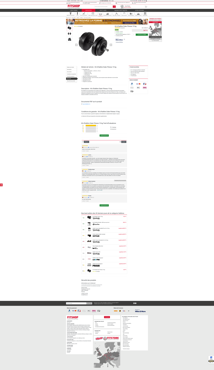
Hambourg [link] (76, 327)
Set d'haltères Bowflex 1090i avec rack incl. (101, 222)
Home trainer (125, 335)
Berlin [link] (77, 325)
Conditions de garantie (71, 74)
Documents (69, 71)
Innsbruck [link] (70, 338)
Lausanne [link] (73, 343)
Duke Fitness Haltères (87, 17)
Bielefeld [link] (80, 325)
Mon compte (144, 0)
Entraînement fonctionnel (127, 339)
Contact (81, 0)
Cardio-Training (73, 10)
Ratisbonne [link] (73, 329)
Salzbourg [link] (80, 338)
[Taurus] (96, 218)
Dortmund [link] (75, 326)
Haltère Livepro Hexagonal (98, 257)
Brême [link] (72, 326)
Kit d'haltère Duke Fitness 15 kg (99, 269)
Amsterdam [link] (69, 340)
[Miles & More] (140, 310)
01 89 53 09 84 (156, 40)
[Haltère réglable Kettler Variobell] (89, 235)
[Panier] (146, 6)
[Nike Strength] (96, 248)
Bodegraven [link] (73, 340)
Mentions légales (73, 0)
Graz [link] (68, 338)
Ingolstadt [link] (83, 327)
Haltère (78, 17)
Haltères (81, 17)
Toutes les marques (126, 348)
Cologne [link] (71, 328)
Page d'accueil (68, 17)
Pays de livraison (133, 0)
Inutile (87, 165)
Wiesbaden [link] (69, 331)
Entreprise (68, 0)
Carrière (78, 0)
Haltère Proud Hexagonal (97, 263)
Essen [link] (89, 326)
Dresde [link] (78, 326)
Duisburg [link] (85, 326)
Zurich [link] (76, 343)
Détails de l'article (70, 67)
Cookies (96, 324)
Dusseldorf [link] (82, 326)
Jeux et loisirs (103, 10)
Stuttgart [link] (88, 329)
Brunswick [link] (69, 326)
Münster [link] (87, 328)
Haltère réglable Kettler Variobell (99, 234)
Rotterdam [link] (89, 340)
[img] (124, 39)
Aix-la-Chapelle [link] (69, 325)
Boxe (124, 331)
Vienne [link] (83, 338)
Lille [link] (67, 322)
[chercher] (114, 6)
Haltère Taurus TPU (96, 251)
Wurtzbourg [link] (73, 331)
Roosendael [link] (85, 340)
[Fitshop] (74, 6)
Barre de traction (126, 343)
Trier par (86, 141)
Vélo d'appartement (126, 319)
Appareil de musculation (127, 323)
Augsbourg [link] (74, 325)
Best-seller (69, 78)
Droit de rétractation (110, 325)
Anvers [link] (68, 346)
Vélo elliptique (125, 317)
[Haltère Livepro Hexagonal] (89, 259)
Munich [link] (84, 328)
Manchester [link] (69, 335)
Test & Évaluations (70, 76)
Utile (84, 165)
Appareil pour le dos (126, 342)
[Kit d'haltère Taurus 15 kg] (89, 217)
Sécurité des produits (71, 80)
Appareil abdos (125, 341)
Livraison (96, 325)
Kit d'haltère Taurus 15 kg (98, 216)
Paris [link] (69, 322)
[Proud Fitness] (96, 266)
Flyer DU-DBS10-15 (86, 104)
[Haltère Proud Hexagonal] (89, 264)
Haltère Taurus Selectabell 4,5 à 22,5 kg (100, 240)
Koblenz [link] (68, 328)
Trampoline (125, 324)
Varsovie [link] (68, 352)
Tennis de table (125, 326)
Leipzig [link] (74, 328)
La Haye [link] (77, 340)
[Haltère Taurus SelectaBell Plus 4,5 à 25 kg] (89, 229)
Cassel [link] (90, 327)
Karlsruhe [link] (86, 327)
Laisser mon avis (104, 135)
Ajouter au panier (142, 34)
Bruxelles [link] (71, 346)
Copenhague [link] (69, 349)
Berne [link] (70, 343)
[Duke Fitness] (78, 26)
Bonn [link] (86, 325)
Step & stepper (125, 337)
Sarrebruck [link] (80, 329)
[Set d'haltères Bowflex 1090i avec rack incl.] (89, 223)
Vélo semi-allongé (126, 332)
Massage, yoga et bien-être (121, 10)
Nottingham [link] (73, 335)
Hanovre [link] (79, 327)
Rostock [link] (76, 329)
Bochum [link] (83, 325)
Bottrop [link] (88, 325)
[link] (132, 84)
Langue (139, 0)
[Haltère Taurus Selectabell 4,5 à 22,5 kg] (89, 241)
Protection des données (111, 322)
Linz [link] (77, 338)
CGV (96, 322)
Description (69, 69)
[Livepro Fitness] (96, 260)
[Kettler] (96, 236)
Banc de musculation (126, 327)
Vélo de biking (125, 328)
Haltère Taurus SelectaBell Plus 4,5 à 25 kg (101, 228)
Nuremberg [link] (69, 329)
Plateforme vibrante (126, 346)
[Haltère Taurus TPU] (89, 253)
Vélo (123, 334)
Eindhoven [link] (81, 340)
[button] (69, 28)
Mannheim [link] (81, 328)
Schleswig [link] (84, 329)
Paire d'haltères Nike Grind (98, 246)
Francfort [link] (68, 327)
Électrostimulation (126, 345)
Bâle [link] (67, 343)
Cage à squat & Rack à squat (128, 338)
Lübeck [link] (77, 328)
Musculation (88, 10)
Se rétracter (107, 317)
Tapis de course (125, 320)
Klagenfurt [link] (74, 338)
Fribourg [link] (72, 327)
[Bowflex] (96, 224)
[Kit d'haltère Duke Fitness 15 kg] (89, 270)
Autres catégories (139, 10)
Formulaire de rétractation (99, 326)
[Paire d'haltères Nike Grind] (89, 247)
